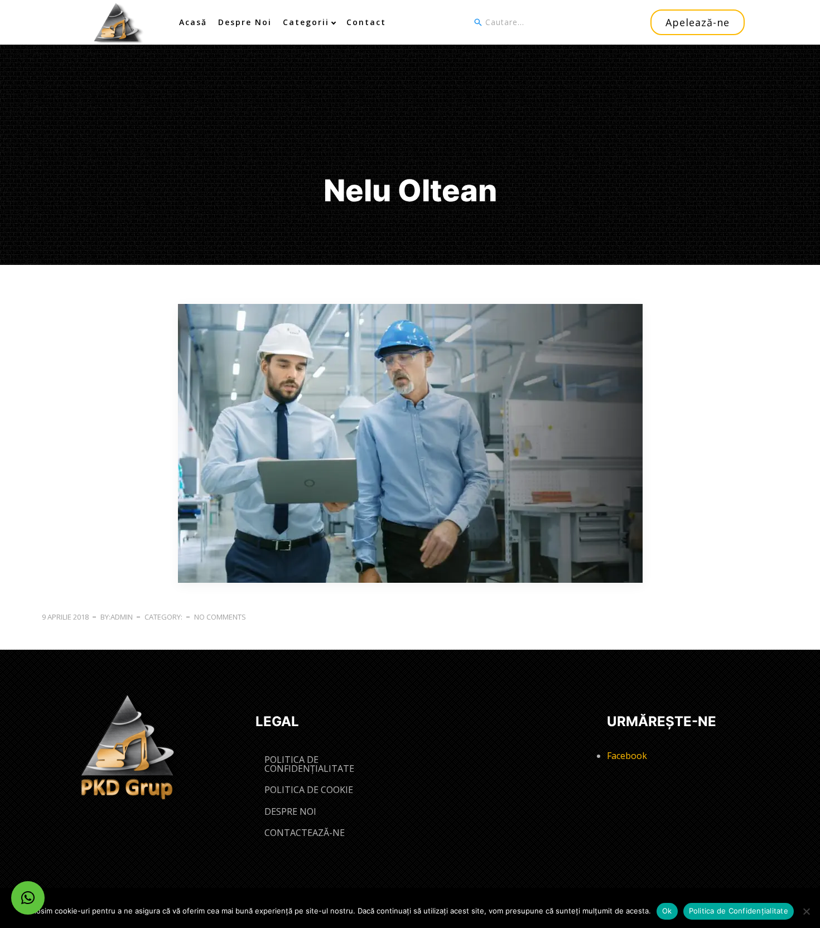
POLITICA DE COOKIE (308, 790)
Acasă (193, 22)
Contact (366, 22)
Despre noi (245, 22)
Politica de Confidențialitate (738, 910)
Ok (667, 910)
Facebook (627, 756)
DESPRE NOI (290, 811)
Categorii (306, 22)
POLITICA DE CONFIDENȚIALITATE (309, 764)
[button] (28, 898)
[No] (806, 911)
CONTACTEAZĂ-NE (304, 832)
